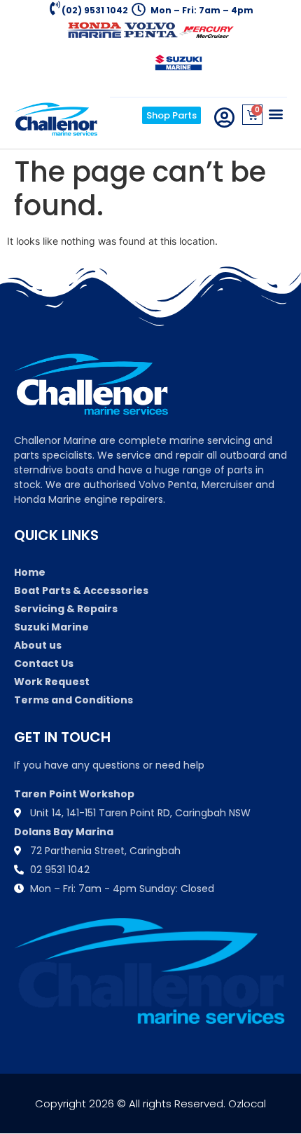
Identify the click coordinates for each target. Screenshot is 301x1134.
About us (38, 645)
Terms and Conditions (73, 700)
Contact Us (44, 663)
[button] (275, 113)
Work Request (52, 682)
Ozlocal (247, 1103)
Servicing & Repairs (66, 609)
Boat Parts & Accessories (81, 590)
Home (30, 572)
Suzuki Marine (51, 627)
